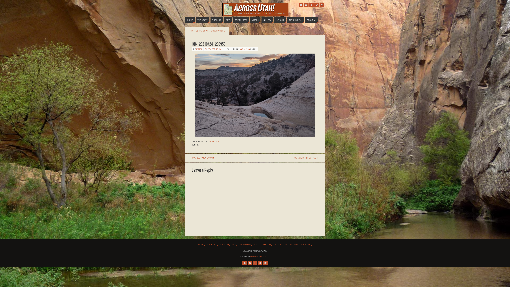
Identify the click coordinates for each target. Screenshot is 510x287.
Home (201, 244)
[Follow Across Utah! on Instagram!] (306, 5)
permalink (213, 141)
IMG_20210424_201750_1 (306, 157)
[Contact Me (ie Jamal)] (322, 5)
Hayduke (278, 244)
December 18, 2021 (214, 49)
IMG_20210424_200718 (203, 157)
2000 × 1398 (244, 49)
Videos (257, 244)
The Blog (224, 244)
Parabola (254, 257)
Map (234, 244)
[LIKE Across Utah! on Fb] (311, 5)
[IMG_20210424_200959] (255, 95)
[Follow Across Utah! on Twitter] (316, 5)
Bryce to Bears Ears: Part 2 (207, 30)
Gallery (267, 244)
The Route (212, 244)
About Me (306, 244)
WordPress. (265, 257)
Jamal (199, 49)
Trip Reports (245, 244)
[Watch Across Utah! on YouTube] (301, 5)
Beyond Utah (291, 244)
